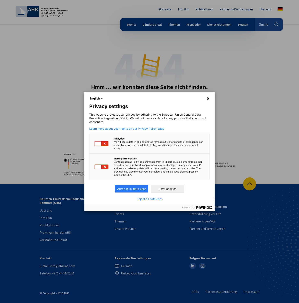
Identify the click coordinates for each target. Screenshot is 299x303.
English (94, 98)
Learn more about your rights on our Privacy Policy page (126, 128)
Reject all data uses (150, 199)
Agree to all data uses (131, 188)
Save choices (167, 188)
